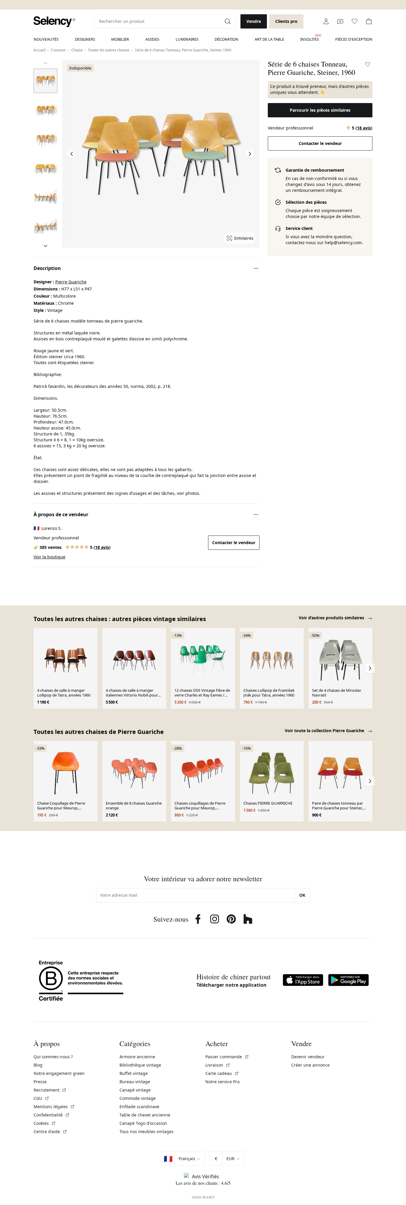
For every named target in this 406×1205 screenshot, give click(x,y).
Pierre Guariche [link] (70, 282)
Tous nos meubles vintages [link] (146, 1131)
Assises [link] (152, 39)
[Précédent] (45, 63)
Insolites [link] (309, 38)
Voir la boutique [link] (49, 557)
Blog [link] (38, 1065)
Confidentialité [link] (52, 1115)
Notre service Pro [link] (222, 1081)
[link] (54, 21)
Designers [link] (85, 39)
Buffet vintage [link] (133, 1073)
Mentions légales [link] (54, 1106)
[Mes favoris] (354, 21)
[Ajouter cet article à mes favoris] (367, 64)
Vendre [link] (253, 21)
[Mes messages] (340, 21)
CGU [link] (41, 1098)
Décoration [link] (226, 39)
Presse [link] (40, 1081)
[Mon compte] (326, 21)
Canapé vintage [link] (135, 1090)
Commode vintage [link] (137, 1098)
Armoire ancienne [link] (137, 1056)
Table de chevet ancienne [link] (144, 1115)
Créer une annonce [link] (310, 1065)
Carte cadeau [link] (222, 1073)
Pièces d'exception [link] (353, 39)
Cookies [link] (45, 1123)
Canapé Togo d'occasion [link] (143, 1123)
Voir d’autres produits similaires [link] (332, 617)
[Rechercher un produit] (228, 21)
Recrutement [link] (50, 1090)
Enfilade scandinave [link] (139, 1106)
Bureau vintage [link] (134, 1081)
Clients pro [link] (286, 21)
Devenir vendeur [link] (308, 1056)
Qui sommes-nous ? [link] (53, 1056)
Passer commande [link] (227, 1056)
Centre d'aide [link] (50, 1131)
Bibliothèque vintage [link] (140, 1065)
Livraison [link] (217, 1065)
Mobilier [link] (120, 39)
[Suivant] (45, 245)
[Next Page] (250, 154)
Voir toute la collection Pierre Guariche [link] (325, 730)
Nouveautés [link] (46, 39)
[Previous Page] (71, 154)
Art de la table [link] (269, 39)
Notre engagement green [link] (59, 1073)
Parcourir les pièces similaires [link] (320, 110)
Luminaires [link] (187, 39)
